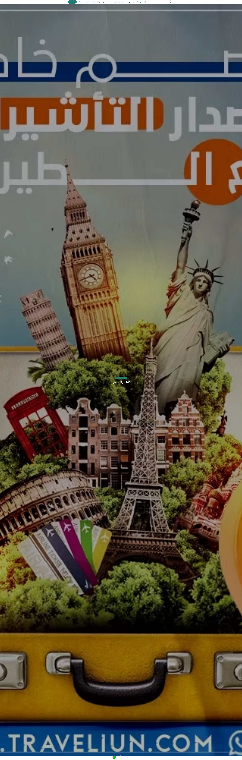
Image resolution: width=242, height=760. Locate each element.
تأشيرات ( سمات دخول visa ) (121, 377)
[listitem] (127, 757)
